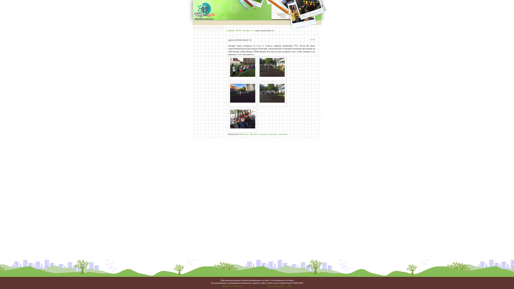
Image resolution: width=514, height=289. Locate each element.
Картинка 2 (254, 134)
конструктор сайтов (276, 286)
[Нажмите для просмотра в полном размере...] (242, 68)
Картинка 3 (264, 134)
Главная (230, 30)
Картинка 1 (244, 134)
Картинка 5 (283, 134)
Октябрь (246, 30)
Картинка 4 (273, 134)
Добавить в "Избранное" (232, 286)
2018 (238, 30)
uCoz (289, 286)
